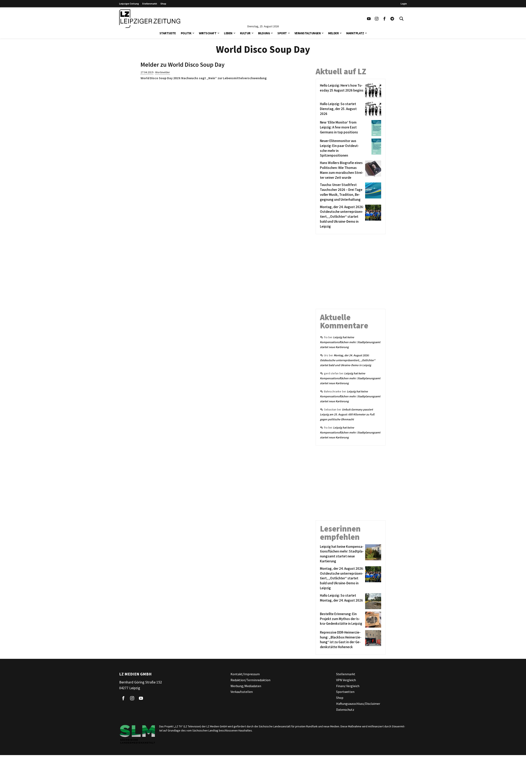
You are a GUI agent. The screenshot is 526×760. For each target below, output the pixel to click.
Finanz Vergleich (347, 686)
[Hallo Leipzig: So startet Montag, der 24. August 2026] (372, 601)
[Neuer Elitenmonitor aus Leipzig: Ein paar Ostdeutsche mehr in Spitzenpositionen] (372, 148)
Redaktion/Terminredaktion (250, 680)
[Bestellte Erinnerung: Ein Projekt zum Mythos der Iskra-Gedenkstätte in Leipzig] (372, 620)
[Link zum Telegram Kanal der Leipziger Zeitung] (392, 19)
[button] (193, 33)
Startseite (167, 33)
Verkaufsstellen (242, 692)
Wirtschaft (207, 33)
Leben (228, 33)
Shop (163, 3)
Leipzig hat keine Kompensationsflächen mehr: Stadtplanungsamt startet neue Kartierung (350, 342)
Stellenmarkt (149, 3)
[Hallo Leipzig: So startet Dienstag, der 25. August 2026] (372, 110)
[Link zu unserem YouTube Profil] (369, 19)
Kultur (245, 33)
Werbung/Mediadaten (246, 686)
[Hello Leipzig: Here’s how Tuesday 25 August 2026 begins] (372, 91)
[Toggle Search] (401, 18)
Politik (186, 33)
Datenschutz (345, 709)
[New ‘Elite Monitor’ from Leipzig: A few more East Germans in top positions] (372, 128)
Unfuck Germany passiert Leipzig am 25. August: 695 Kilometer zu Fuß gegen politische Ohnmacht (347, 414)
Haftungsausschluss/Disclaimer (358, 704)
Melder (333, 33)
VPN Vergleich (346, 680)
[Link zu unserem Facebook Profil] (384, 19)
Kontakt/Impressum (245, 674)
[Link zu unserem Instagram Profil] (377, 19)
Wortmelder (162, 72)
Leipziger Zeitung (129, 3)
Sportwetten (345, 692)
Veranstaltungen (307, 33)
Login (404, 3)
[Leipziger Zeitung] (149, 18)
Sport (282, 33)
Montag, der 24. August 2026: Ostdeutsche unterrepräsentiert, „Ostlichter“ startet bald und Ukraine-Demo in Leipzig (347, 360)
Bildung (264, 33)
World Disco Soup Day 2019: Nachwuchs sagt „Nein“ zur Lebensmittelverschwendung (204, 78)
